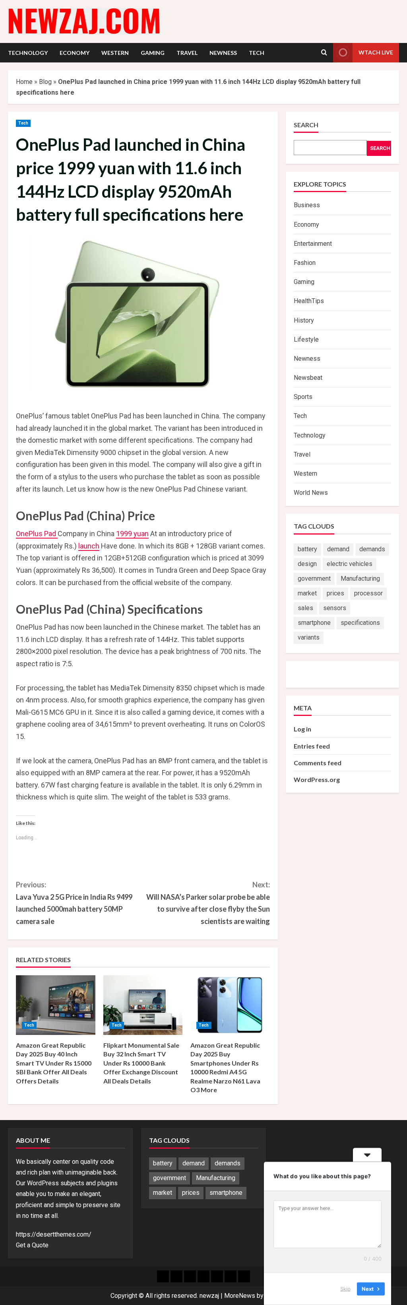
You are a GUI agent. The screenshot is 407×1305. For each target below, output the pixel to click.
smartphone (314, 622)
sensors (334, 608)
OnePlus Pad (37, 533)
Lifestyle (306, 339)
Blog (45, 82)
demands (372, 549)
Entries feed (312, 746)
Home (24, 82)
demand (338, 549)
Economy (74, 52)
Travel (187, 52)
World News (311, 492)
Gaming (153, 52)
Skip (345, 1289)
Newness (223, 52)
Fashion (305, 262)
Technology (28, 52)
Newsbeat (308, 377)
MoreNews (239, 1295)
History (304, 320)
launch (88, 546)
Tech (256, 52)
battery (307, 549)
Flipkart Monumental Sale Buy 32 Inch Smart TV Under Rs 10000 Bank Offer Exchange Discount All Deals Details (141, 1063)
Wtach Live (376, 52)
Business (307, 205)
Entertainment (313, 243)
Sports (303, 397)
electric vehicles (349, 564)
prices (335, 593)
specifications (360, 622)
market (307, 593)
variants (309, 637)
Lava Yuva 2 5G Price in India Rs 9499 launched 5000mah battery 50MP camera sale (74, 903)
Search (306, 124)
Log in (302, 729)
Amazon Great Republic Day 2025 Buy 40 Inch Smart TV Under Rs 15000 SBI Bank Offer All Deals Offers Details (53, 1063)
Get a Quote (32, 1245)
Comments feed (317, 762)
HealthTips (309, 301)
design (307, 564)
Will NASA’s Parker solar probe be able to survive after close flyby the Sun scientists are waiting (207, 903)
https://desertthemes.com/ (53, 1234)
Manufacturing (360, 578)
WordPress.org (317, 779)
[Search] (324, 52)
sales (305, 608)
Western (115, 52)
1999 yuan (132, 533)
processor (368, 593)
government (314, 578)
